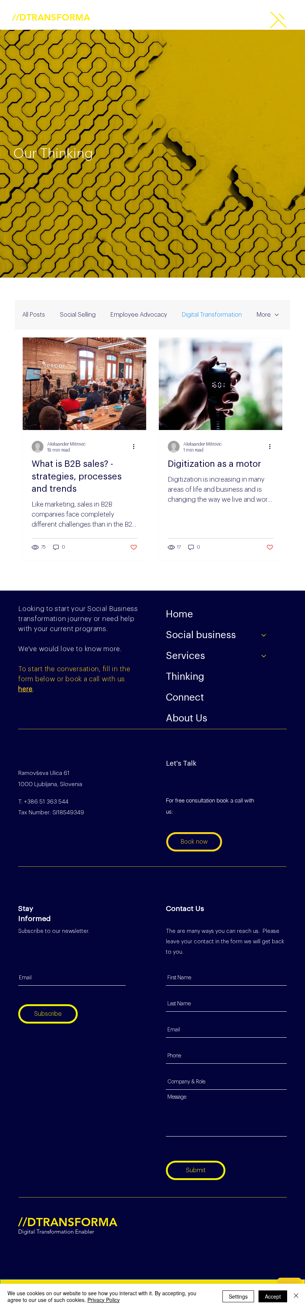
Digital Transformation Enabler (50, 24)
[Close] (296, 1296)
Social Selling (78, 315)
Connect (185, 697)
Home (179, 614)
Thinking (185, 677)
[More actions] (136, 446)
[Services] (264, 656)
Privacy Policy (103, 1299)
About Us (186, 718)
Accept (273, 1296)
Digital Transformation (212, 315)
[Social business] (264, 635)
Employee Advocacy (138, 315)
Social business (201, 635)
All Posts (33, 315)
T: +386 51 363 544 (43, 802)
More (264, 315)
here (25, 689)
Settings (238, 1296)
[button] (278, 20)
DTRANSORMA (51, 17)
